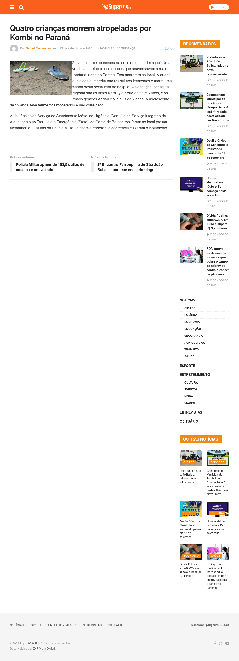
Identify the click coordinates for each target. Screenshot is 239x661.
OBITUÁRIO (189, 421)
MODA (188, 396)
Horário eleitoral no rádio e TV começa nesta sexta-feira (216, 186)
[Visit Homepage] (116, 7)
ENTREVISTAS (191, 412)
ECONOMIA (192, 322)
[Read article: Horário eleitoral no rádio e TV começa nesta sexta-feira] (191, 184)
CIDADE (189, 308)
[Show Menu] (12, 7)
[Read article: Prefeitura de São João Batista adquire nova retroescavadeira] (191, 63)
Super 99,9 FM (29, 643)
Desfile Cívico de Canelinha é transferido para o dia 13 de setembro (217, 149)
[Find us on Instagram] (220, 643)
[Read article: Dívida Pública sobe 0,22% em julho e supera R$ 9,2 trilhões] (191, 221)
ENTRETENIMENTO (195, 374)
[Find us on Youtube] (227, 643)
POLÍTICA (190, 315)
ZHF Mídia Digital (44, 648)
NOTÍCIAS (107, 48)
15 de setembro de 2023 (76, 48)
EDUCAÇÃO (192, 329)
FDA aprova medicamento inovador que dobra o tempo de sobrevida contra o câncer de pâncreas (218, 261)
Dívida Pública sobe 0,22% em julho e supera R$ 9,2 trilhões (217, 221)
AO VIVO (220, 7)
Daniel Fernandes (38, 48)
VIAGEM (189, 403)
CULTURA (191, 382)
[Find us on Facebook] (215, 643)
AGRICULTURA (194, 342)
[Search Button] (21, 7)
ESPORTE (187, 365)
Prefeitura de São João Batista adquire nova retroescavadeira (218, 65)
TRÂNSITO (191, 349)
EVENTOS (191, 389)
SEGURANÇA (126, 48)
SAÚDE (189, 356)
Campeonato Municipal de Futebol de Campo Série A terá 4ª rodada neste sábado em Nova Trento (218, 107)
